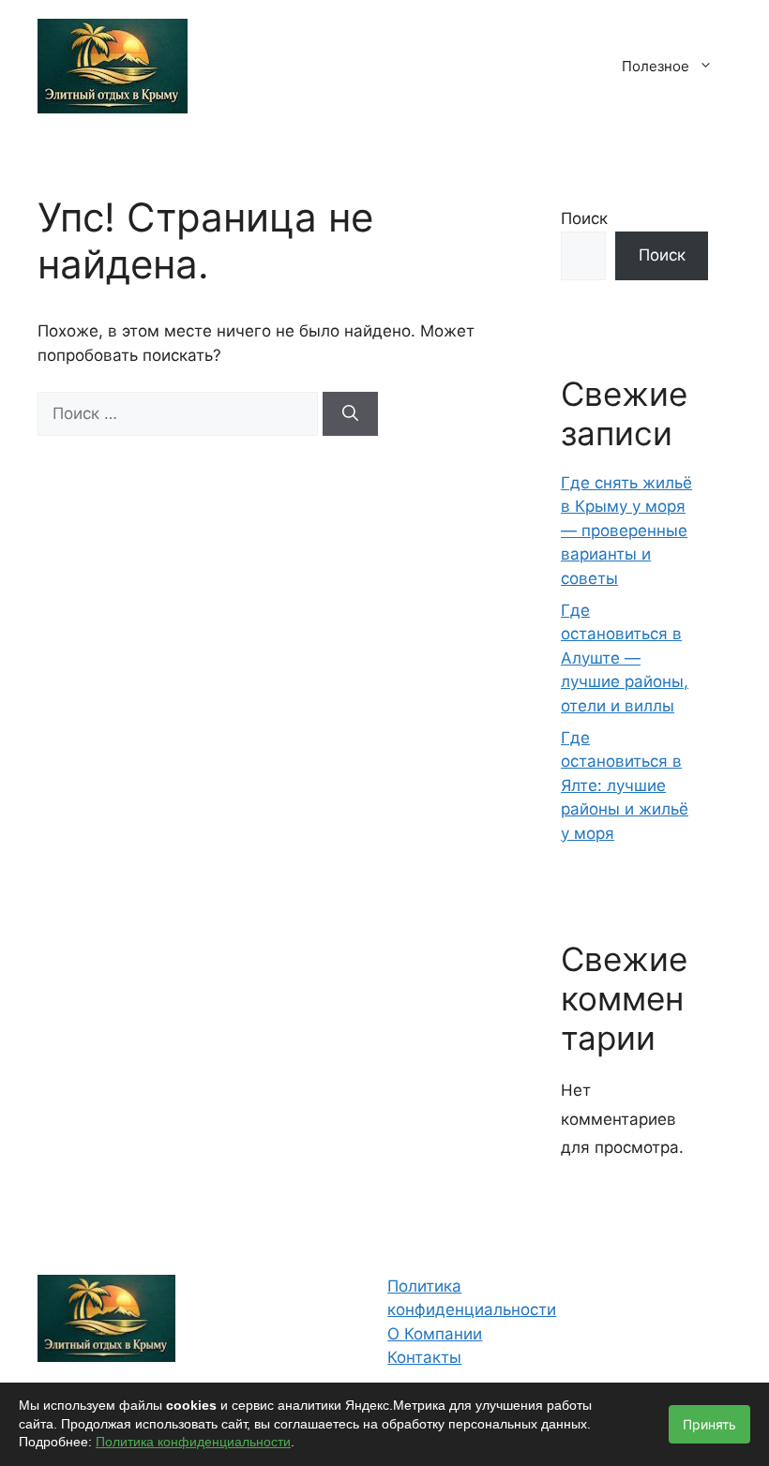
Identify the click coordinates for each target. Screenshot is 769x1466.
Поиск (584, 218)
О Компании (434, 1333)
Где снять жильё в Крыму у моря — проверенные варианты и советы (626, 530)
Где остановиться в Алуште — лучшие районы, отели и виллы (624, 658)
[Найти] (350, 414)
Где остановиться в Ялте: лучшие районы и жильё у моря (624, 785)
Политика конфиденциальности (193, 1441)
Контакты (424, 1357)
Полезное (655, 66)
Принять (709, 1424)
